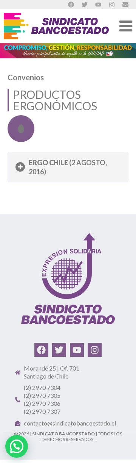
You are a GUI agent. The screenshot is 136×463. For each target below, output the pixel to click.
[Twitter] (59, 350)
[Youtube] (77, 350)
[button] (68, 167)
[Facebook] (41, 350)
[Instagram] (95, 350)
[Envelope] (125, 5)
